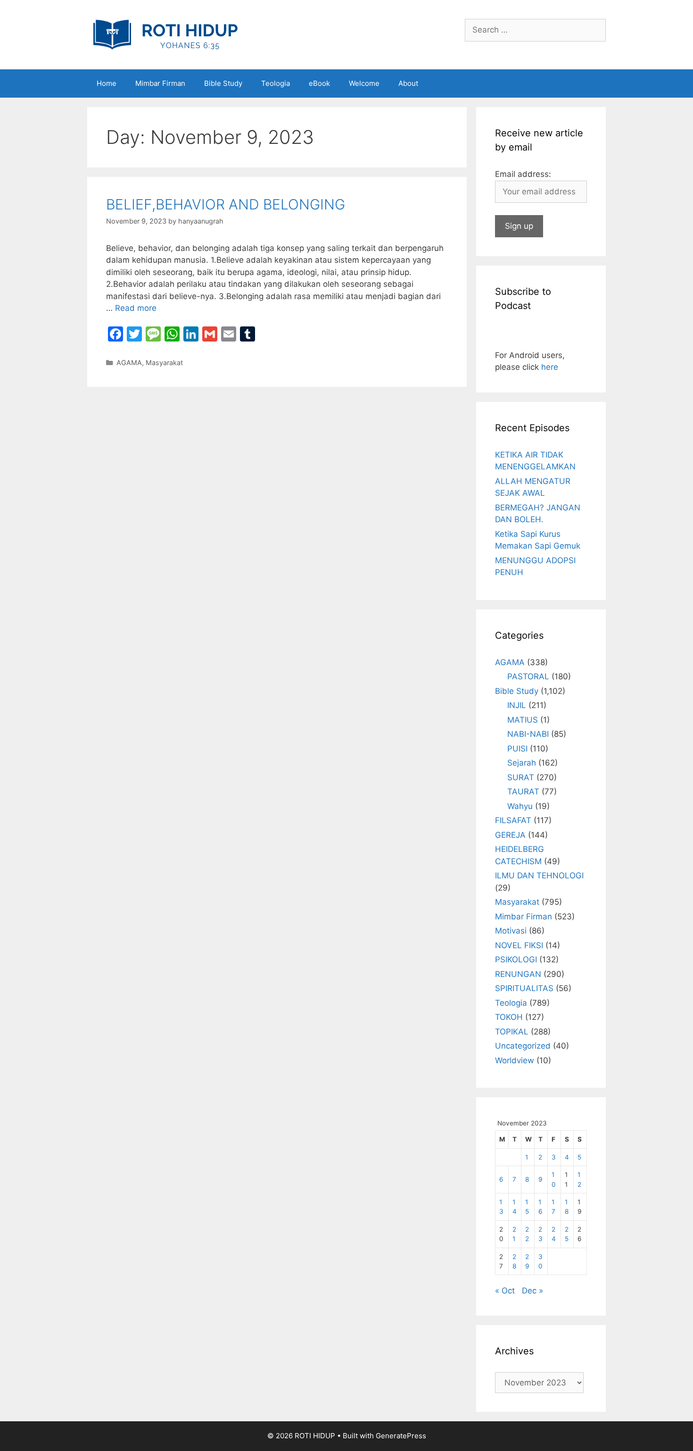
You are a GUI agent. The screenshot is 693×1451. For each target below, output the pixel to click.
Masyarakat (164, 363)
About (408, 83)
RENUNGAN (518, 974)
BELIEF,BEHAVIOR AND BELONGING (225, 204)
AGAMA (129, 363)
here (549, 367)
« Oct (505, 1290)
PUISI (517, 748)
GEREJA (510, 835)
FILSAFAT (513, 820)
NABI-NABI (528, 734)
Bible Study (223, 83)
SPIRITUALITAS (524, 988)
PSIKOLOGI (516, 959)
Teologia (275, 83)
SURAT (520, 777)
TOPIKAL (511, 1031)
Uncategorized (523, 1046)
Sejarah (521, 762)
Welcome (364, 83)
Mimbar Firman (160, 83)
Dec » (532, 1290)
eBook (319, 83)
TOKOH (509, 1017)
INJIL (516, 705)
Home (106, 83)
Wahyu (520, 806)
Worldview (514, 1060)
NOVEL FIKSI (519, 945)
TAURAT (523, 791)
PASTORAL (528, 676)
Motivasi (511, 930)
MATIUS (522, 720)
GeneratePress (401, 1435)
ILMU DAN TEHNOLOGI (539, 875)
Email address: (523, 174)
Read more (136, 308)
